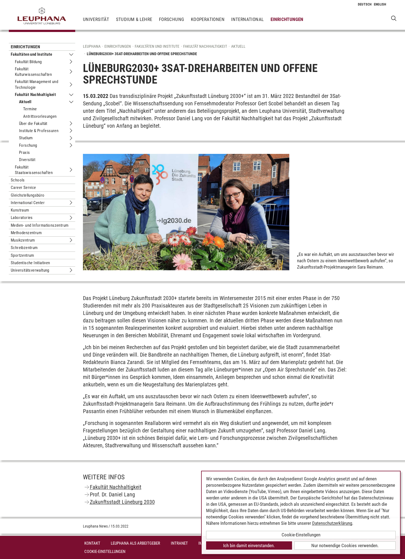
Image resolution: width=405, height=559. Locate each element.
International (247, 19)
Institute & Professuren (38, 130)
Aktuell (25, 101)
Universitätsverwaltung (30, 270)
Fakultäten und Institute (31, 54)
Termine (30, 108)
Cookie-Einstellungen (104, 551)
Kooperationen (208, 19)
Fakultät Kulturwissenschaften (33, 71)
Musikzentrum (23, 240)
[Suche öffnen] (393, 18)
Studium (26, 137)
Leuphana (92, 46)
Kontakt (92, 543)
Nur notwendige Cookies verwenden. (345, 545)
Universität (96, 19)
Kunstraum (20, 210)
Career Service (23, 187)
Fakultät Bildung (28, 61)
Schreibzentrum (24, 247)
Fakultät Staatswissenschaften (34, 170)
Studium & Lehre (134, 19)
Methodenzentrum (26, 232)
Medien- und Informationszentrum (39, 225)
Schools (18, 180)
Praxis (24, 152)
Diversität (27, 159)
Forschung (171, 19)
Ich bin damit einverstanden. (249, 545)
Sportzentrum (22, 255)
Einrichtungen (287, 19)
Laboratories (22, 217)
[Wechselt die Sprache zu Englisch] (380, 4)
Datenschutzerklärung (332, 523)
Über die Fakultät (33, 123)
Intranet (179, 543)
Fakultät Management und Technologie (36, 84)
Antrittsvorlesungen (40, 116)
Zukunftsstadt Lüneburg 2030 (122, 502)
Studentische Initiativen (30, 262)
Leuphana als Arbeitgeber (135, 543)
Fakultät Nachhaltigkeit (35, 94)
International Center (28, 202)
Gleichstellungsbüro (28, 195)
